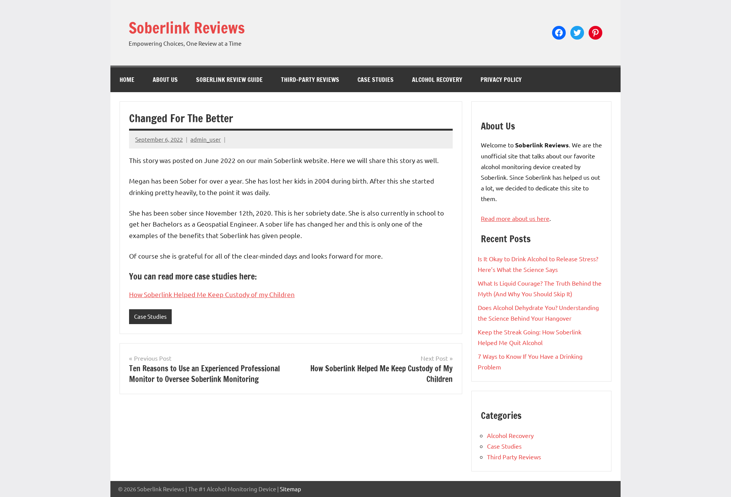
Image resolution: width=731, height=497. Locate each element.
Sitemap (290, 488)
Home (127, 79)
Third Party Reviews (514, 456)
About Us (165, 79)
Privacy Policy (501, 79)
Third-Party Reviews (310, 79)
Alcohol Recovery (437, 79)
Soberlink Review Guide (229, 79)
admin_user (205, 139)
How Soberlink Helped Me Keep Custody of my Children (212, 294)
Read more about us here (515, 218)
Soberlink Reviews (187, 27)
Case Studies (376, 79)
